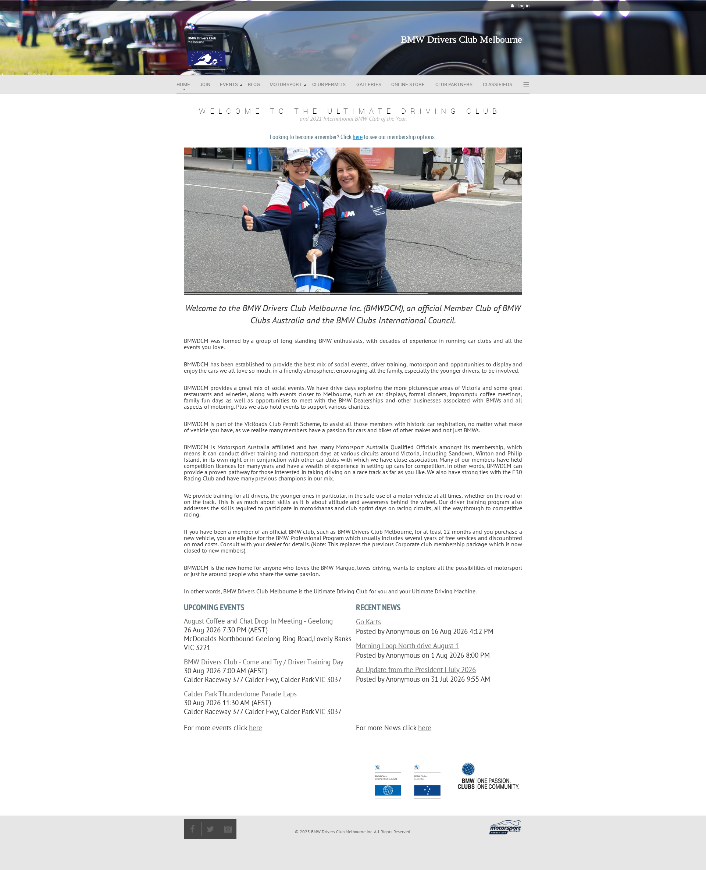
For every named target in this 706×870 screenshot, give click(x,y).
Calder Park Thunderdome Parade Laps (240, 693)
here (255, 727)
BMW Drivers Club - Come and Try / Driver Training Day (263, 661)
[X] (210, 829)
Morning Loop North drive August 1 (407, 645)
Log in (523, 6)
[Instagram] (227, 829)
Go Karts (368, 621)
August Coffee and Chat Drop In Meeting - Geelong (258, 621)
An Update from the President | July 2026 (416, 669)
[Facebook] (192, 829)
